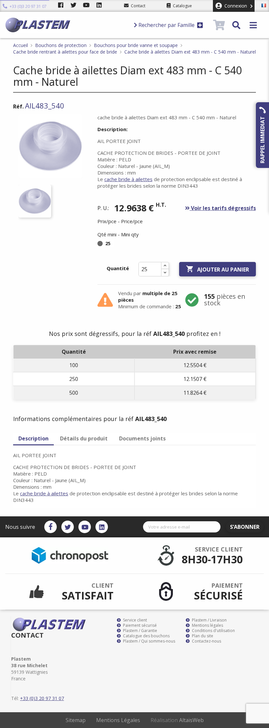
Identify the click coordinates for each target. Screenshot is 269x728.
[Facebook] (50, 527)
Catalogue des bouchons (146, 636)
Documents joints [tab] (142, 438)
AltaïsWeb (191, 720)
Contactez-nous (206, 641)
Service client (134, 620)
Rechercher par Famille (166, 25)
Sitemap (76, 720)
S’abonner (244, 526)
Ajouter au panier (217, 269)
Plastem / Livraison (209, 620)
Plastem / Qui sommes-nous (148, 641)
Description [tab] (33, 438)
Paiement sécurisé (139, 625)
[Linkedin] (101, 527)
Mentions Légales (118, 720)
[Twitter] (67, 527)
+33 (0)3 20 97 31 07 (28, 6)
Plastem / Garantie (139, 630)
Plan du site (202, 636)
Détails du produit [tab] (84, 438)
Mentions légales (207, 625)
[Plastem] (66, 25)
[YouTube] (84, 527)
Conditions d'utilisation (213, 630)
